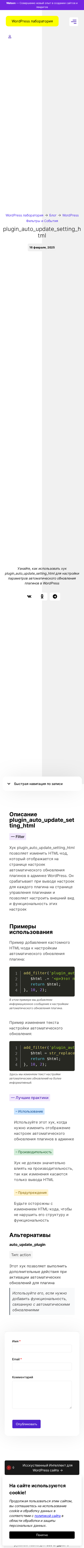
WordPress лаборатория (24, 215)
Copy (68, 971)
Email (17, 1359)
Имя (16, 1341)
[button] (29, 597)
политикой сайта (48, 1516)
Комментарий (22, 1377)
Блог (52, 215)
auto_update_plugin (27, 1244)
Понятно (42, 1535)
